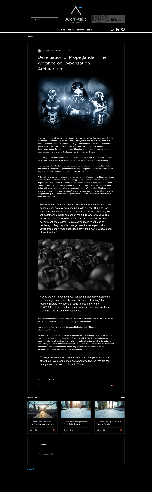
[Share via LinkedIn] (49, 379)
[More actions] (113, 51)
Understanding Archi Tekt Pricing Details (109, 422)
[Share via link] (54, 379)
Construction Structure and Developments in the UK (41, 422)
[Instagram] (112, 29)
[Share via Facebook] (39, 379)
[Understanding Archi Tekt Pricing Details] (109, 409)
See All (122, 397)
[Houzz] (117, 29)
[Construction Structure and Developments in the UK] (42, 409)
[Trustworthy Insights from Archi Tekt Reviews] (76, 409)
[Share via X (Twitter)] (44, 379)
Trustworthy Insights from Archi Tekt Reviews (75, 422)
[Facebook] (123, 29)
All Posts (30, 36)
